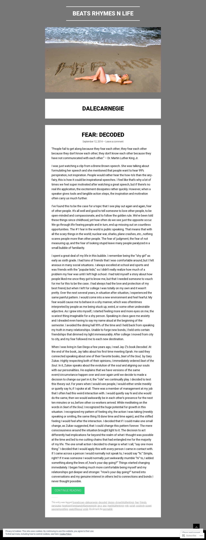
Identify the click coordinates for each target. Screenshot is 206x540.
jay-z (100, 505)
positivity (140, 505)
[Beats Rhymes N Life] (103, 59)
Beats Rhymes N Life (103, 13)
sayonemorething (60, 509)
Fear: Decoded (103, 134)
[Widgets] (196, 527)
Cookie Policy (65, 534)
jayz (105, 505)
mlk (127, 505)
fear (137, 502)
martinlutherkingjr (116, 505)
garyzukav (56, 505)
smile (85, 509)
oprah (132, 505)
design (111, 502)
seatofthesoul (75, 509)
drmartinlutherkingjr (124, 502)
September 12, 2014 (93, 141)
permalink (107, 509)
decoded (102, 502)
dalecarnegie (91, 502)
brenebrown (78, 502)
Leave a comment (114, 141)
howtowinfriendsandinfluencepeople (79, 505)
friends (143, 502)
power (148, 505)
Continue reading (68, 490)
